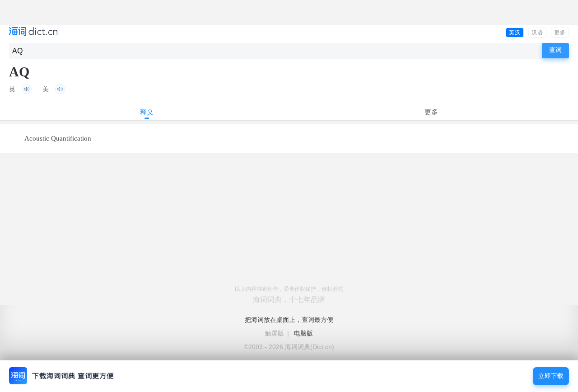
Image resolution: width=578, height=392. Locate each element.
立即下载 (551, 376)
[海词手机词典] (33, 32)
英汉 (515, 32)
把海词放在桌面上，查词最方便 (289, 319)
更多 (560, 32)
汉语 (537, 32)
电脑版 (303, 333)
